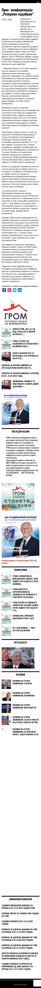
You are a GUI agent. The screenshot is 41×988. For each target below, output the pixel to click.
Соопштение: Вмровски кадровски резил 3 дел (22, 470)
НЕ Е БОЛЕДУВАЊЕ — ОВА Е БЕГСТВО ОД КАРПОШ (20, 474)
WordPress (24, 984)
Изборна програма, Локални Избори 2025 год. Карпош (19, 561)
